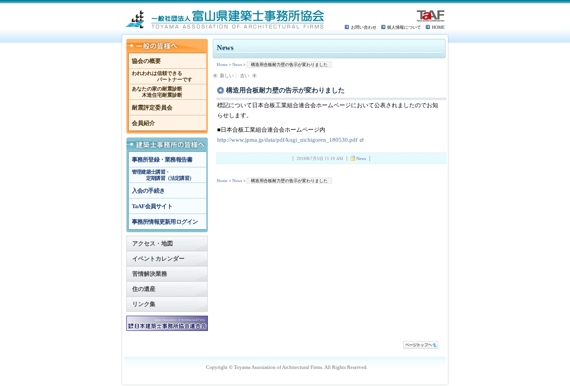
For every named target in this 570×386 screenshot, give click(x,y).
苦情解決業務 (149, 274)
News (237, 64)
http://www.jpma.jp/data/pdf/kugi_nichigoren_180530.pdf (287, 140)
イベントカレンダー (158, 259)
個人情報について (404, 27)
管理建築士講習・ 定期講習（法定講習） (163, 175)
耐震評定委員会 (152, 107)
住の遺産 (143, 289)
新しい (227, 75)
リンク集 (143, 304)
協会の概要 (146, 61)
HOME (438, 27)
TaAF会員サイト (152, 206)
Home (222, 64)
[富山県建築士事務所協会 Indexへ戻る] (225, 19)
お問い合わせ (364, 27)
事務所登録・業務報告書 (162, 159)
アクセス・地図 (152, 243)
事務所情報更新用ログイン (165, 222)
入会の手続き (148, 191)
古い (244, 75)
